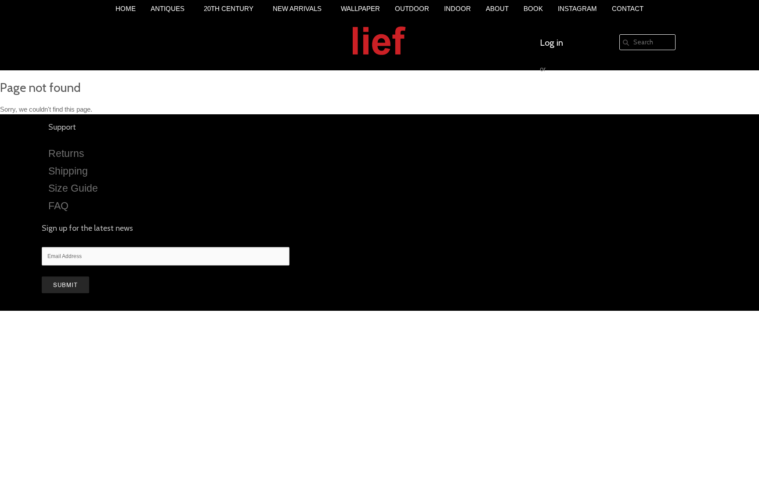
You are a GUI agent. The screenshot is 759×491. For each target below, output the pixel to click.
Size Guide (73, 188)
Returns (66, 153)
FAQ (58, 205)
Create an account (574, 95)
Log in (551, 42)
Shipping (68, 171)
